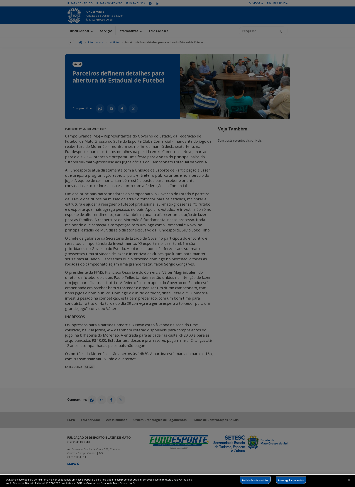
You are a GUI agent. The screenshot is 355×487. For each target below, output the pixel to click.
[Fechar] (349, 480)
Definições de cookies (255, 480)
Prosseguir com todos (291, 480)
